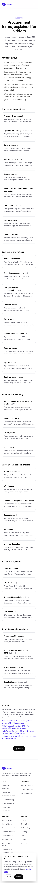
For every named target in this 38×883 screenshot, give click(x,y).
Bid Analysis (6, 792)
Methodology (26, 828)
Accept (18, 877)
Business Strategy (8, 800)
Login (23, 835)
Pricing (23, 820)
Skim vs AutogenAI (8, 828)
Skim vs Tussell (7, 820)
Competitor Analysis (8, 796)
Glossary (24, 832)
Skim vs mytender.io (9, 832)
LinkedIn (24, 839)
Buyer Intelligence (8, 803)
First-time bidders (27, 785)
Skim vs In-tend (7, 839)
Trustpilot (24, 843)
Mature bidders (26, 793)
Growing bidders (27, 789)
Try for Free (19, 748)
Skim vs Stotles (7, 824)
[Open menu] (34, 4)
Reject (8, 877)
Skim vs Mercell (7, 835)
